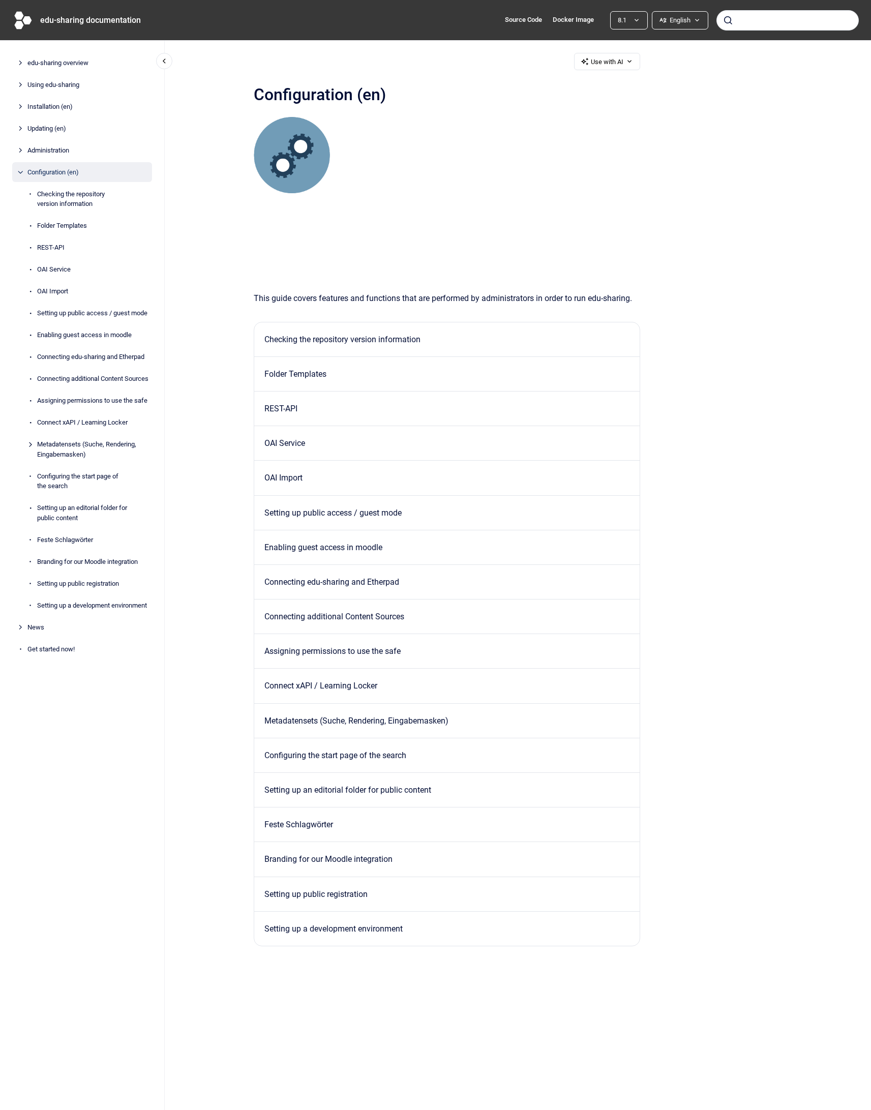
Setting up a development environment (92, 605)
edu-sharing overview (57, 63)
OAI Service (54, 269)
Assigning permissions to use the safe (92, 400)
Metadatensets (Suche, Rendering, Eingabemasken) (86, 449)
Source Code (523, 19)
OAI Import (52, 291)
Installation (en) (50, 106)
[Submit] (728, 20)
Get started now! (51, 649)
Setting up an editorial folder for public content (82, 513)
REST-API (51, 247)
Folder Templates (62, 225)
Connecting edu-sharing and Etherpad (90, 357)
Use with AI (607, 62)
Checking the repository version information (71, 199)
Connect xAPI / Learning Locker (82, 422)
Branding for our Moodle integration (87, 561)
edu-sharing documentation (90, 20)
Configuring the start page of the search (77, 481)
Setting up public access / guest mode (92, 313)
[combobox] (787, 20)
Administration (48, 150)
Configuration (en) (53, 172)
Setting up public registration (78, 583)
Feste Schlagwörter (65, 540)
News (35, 627)
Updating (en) (46, 128)
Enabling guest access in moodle (84, 335)
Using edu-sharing (53, 84)
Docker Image (573, 19)
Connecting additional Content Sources (92, 378)
